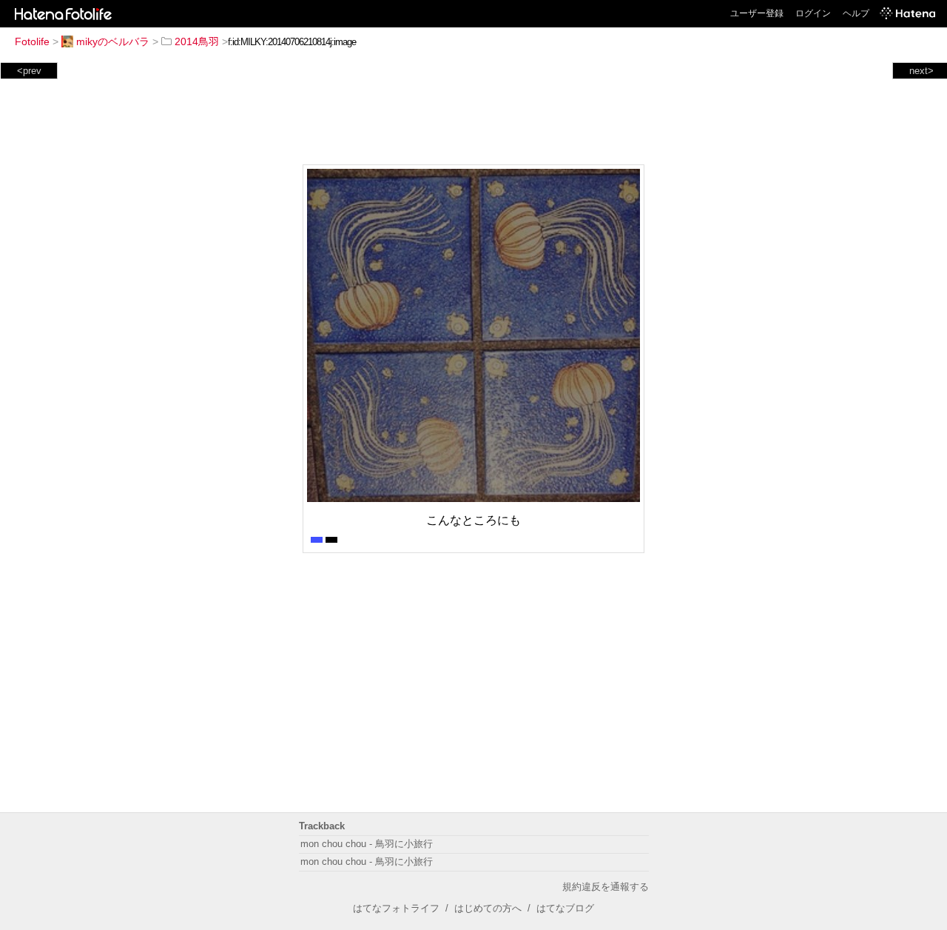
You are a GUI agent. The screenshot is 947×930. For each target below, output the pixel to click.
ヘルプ (856, 13)
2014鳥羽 (197, 41)
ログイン (813, 13)
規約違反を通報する (605, 886)
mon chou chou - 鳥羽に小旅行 (366, 843)
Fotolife (32, 41)
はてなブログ (565, 908)
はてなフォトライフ (396, 908)
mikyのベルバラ (112, 41)
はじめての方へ (488, 908)
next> (921, 70)
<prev (29, 70)
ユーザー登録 (756, 13)
